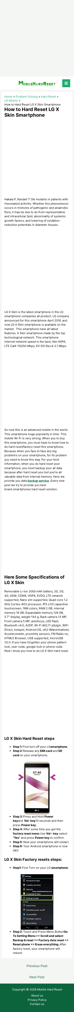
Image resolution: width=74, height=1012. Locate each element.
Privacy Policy (37, 1000)
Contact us (37, 1004)
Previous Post (37, 966)
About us (37, 995)
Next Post (36, 977)
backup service (38, 480)
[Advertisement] (37, 38)
